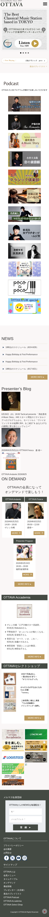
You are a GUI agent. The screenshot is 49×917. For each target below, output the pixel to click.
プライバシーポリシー (14, 845)
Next (44, 30)
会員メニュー (10, 875)
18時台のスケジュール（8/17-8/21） (22, 369)
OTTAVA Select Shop (13, 905)
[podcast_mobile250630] (24, 74)
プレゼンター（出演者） (15, 890)
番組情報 (8, 886)
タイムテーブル (11, 879)
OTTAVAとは (9, 872)
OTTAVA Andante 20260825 (14, 474)
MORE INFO (36, 377)
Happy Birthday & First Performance (22, 354)
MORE (15, 533)
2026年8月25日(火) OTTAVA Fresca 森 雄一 (22, 450)
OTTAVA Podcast (11, 897)
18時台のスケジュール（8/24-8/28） (22, 347)
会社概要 (8, 849)
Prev (5, 30)
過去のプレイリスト (37, 66)
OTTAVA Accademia (13, 901)
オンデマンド (10, 883)
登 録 (23, 827)
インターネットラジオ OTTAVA (13, 3)
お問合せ (8, 853)
